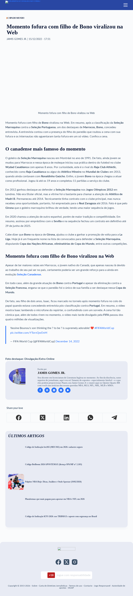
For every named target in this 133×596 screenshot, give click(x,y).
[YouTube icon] (67, 390)
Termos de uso (75, 586)
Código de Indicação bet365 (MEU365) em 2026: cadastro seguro (54, 447)
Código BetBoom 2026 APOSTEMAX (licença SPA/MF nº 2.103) (53, 464)
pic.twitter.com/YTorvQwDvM (28, 332)
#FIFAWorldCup (104, 328)
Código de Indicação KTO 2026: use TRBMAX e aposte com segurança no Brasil (61, 516)
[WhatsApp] (91, 417)
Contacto (88, 586)
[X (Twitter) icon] (54, 390)
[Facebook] (19, 417)
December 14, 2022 (67, 341)
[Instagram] (74, 562)
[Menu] (125, 5)
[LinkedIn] (66, 417)
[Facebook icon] (40, 390)
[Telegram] (114, 417)
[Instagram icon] (61, 390)
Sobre (34, 586)
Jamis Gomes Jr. (51, 373)
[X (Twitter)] (43, 417)
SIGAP (71, 588)
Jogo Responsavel (102, 586)
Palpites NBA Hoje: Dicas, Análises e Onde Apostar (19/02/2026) (53, 482)
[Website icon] (47, 390)
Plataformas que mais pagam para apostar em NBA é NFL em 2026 (55, 499)
